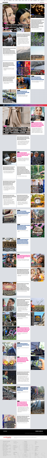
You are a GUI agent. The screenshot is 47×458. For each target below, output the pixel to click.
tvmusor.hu (25, 452)
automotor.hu (25, 443)
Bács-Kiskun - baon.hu (5, 442)
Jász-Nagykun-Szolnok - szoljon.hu (7, 451)
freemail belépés (42, 2)
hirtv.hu (14, 448)
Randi (31, 0)
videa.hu (36, 449)
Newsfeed (16, 0)
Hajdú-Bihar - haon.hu (5, 449)
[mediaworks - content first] (7, 437)
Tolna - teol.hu (4, 455)
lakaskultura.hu (26, 444)
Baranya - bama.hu (5, 443)
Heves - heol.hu (5, 450)
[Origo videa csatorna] (40, 431)
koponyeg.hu (36, 448)
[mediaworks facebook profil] (41, 437)
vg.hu (14, 453)
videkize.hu (25, 451)
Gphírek (26, 0)
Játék (38, 0)
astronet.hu (25, 442)
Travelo (23, 0)
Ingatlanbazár (35, 0)
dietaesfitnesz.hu (26, 449)
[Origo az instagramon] (39, 431)
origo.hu (14, 449)
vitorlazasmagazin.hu (26, 450)
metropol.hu (36, 442)
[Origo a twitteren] (37, 431)
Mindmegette (10, 0)
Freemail (20, 0)
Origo (4, 0)
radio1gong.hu (36, 454)
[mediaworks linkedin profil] (43, 437)
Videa (13, 0)
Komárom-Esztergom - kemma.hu (7, 452)
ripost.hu (36, 441)
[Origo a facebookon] (36, 431)
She (28, 0)
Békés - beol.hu (5, 444)
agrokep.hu (15, 454)
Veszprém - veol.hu (16, 442)
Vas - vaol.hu (15, 441)
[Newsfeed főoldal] (5, 431)
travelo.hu (25, 448)
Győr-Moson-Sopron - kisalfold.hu (7, 448)
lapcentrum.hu (36, 450)
